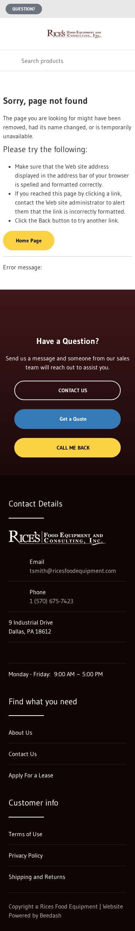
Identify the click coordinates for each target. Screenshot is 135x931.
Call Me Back (73, 447)
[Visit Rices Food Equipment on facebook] (27, 652)
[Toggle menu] (10, 34)
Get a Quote (73, 418)
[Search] (10, 60)
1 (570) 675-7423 (51, 601)
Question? (23, 9)
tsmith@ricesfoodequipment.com (73, 570)
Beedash (51, 915)
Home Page (29, 240)
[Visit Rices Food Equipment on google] (12, 652)
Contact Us (72, 390)
